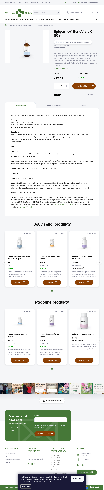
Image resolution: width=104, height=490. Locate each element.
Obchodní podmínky (34, 456)
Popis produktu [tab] (20, 105)
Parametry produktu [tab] (53, 105)
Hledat (57, 13)
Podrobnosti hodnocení (83, 42)
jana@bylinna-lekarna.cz (64, 205)
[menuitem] (12, 20)
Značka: (59, 47)
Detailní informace (60, 68)
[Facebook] (78, 464)
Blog (19, 2)
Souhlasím (77, 479)
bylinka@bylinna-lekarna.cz (86, 454)
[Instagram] (82, 464)
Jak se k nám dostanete (31, 2)
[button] (52, 291)
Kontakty (45, 2)
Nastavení (26, 486)
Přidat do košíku (80, 86)
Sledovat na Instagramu (53, 400)
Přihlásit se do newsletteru (45, 434)
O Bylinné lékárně (10, 2)
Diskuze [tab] (83, 105)
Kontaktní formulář (87, 472)
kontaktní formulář (26, 207)
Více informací (47, 482)
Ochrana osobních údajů (35, 459)
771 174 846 (85, 459)
